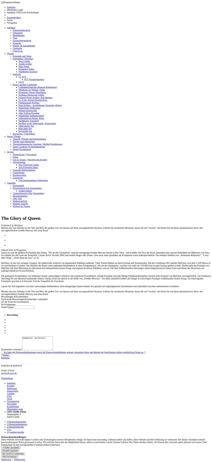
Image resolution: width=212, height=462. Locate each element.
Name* (4, 307)
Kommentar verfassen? (11, 349)
